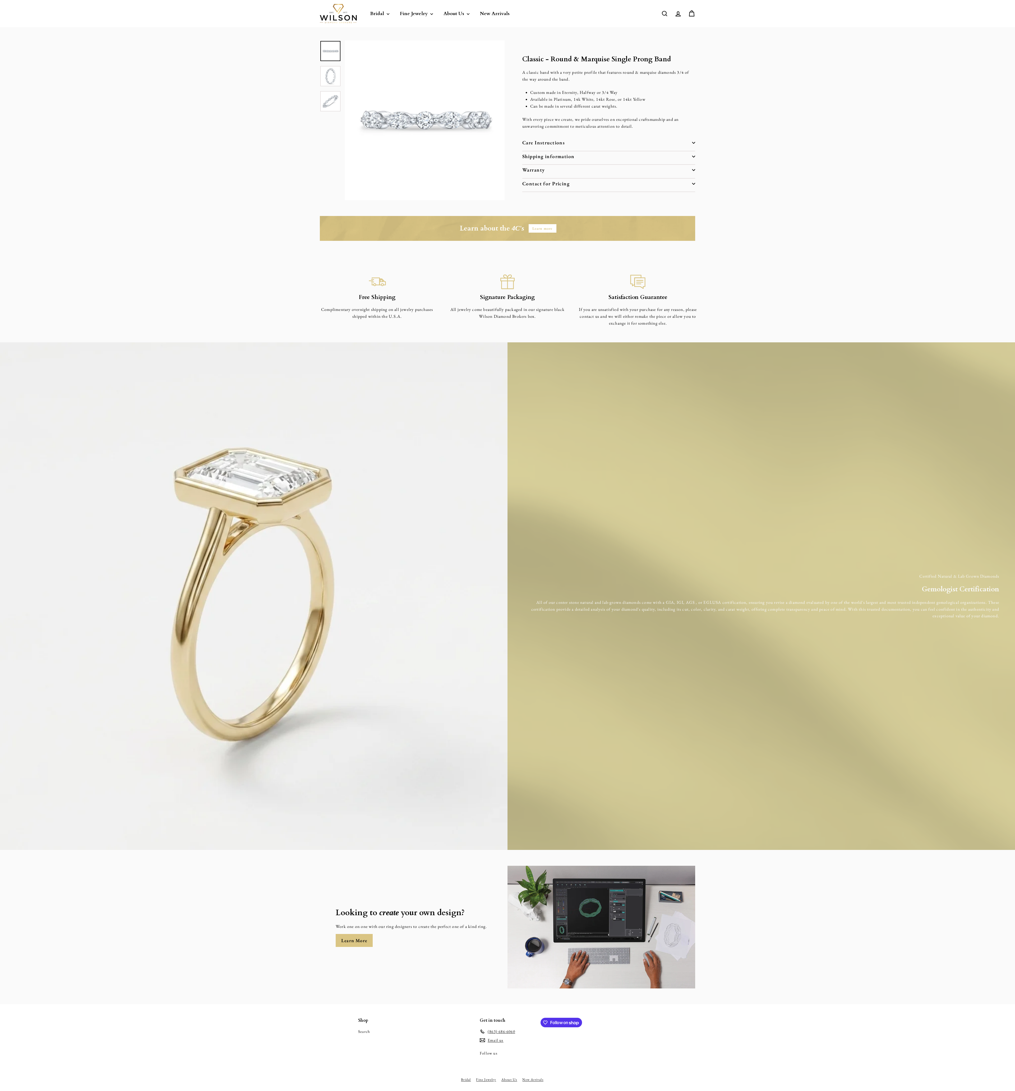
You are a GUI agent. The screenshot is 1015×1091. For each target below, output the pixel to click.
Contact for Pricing (546, 183)
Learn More (354, 940)
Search (364, 1031)
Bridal (377, 13)
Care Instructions (543, 142)
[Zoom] (425, 120)
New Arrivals (495, 13)
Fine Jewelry (414, 13)
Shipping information (548, 156)
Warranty (533, 170)
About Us (454, 13)
